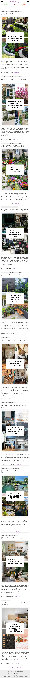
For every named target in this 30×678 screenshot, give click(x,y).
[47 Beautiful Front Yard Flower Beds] (15, 189)
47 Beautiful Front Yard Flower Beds (12, 146)
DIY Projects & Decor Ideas (8, 676)
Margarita (16, 72)
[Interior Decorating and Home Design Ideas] (15, 2)
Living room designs (12, 207)
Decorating (4, 11)
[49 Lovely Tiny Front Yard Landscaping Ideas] (15, 124)
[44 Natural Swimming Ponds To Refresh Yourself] (15, 516)
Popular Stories (21, 8)
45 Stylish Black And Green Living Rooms (14, 210)
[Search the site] (28, 2)
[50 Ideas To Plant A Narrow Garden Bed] (15, 318)
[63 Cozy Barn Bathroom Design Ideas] (15, 383)
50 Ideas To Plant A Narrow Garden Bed (14, 275)
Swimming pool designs (13, 468)
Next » (21, 667)
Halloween (6, 4)
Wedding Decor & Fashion (23, 676)
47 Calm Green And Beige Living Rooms (14, 538)
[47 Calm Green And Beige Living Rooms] (15, 581)
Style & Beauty (15, 676)
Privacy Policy (15, 673)
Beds (2, 600)
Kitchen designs (11, 402)
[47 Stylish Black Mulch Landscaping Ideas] (15, 57)
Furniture (7, 600)
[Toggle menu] (2, 2)
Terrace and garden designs (14, 11)
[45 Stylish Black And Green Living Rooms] (15, 253)
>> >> (11, 68)
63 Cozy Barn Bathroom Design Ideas (13, 340)
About (21, 673)
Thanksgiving (23, 4)
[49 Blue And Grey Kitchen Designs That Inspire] (15, 450)
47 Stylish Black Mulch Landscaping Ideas (14, 14)
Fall (14, 4)
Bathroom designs (5, 337)
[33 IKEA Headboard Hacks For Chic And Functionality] (15, 648)
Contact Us (9, 673)
